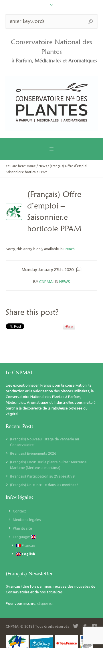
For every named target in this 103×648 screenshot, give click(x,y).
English (28, 554)
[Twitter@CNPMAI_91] (75, 626)
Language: (22, 537)
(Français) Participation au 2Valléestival (42, 476)
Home (31, 166)
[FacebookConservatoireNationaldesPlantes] (85, 626)
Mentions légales (27, 520)
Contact (19, 511)
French (69, 249)
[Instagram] (94, 626)
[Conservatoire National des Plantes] (51, 103)
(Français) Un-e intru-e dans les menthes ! (44, 485)
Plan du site (22, 528)
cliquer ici (45, 603)
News (43, 166)
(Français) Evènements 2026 (33, 453)
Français (28, 545)
